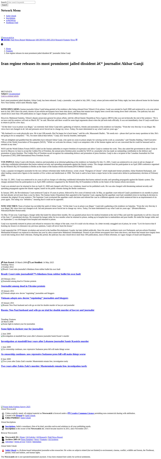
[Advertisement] (38, 31)
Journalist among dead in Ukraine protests (23, 286)
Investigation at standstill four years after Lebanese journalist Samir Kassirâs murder (45, 341)
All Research (41, 437)
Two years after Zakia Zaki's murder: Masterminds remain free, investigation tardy (44, 366)
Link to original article (10, 96)
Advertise (9, 442)
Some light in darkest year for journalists (22, 329)
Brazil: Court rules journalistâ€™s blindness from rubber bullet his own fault (41, 274)
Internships (37, 442)
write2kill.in (11, 20)
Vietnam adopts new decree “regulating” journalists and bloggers (34, 298)
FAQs (28, 442)
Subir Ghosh (11, 16)
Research (59, 40)
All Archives (53, 439)
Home (8, 49)
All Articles (30, 437)
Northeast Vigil (12, 23)
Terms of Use (19, 442)
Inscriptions (10, 18)
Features (66, 40)
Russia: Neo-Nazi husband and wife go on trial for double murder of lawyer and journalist (47, 310)
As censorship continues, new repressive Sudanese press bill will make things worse (43, 354)
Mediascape (30, 40)
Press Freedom (27, 439)
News (72, 40)
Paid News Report (18, 40)
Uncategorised (14, 94)
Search (3, 2)
